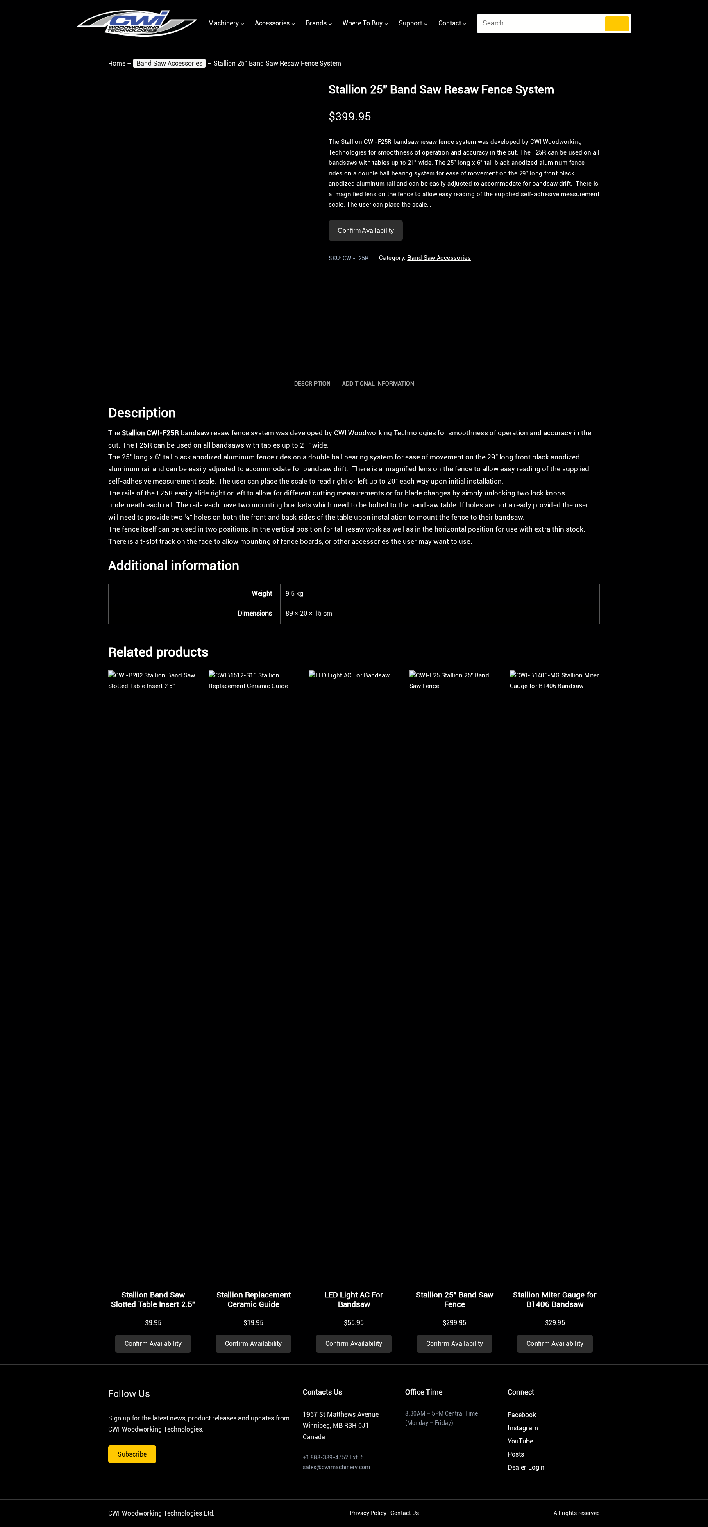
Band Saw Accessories (169, 63)
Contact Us (404, 1513)
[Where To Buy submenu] (386, 24)
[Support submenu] (426, 24)
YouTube (520, 1441)
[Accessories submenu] (293, 24)
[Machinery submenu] (243, 24)
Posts (516, 1454)
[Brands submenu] (330, 24)
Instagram (523, 1428)
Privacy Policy (368, 1513)
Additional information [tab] (378, 383)
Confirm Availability (366, 230)
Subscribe (132, 1454)
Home (116, 63)
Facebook (522, 1415)
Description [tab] (312, 383)
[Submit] (617, 23)
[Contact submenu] (465, 24)
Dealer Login (526, 1467)
